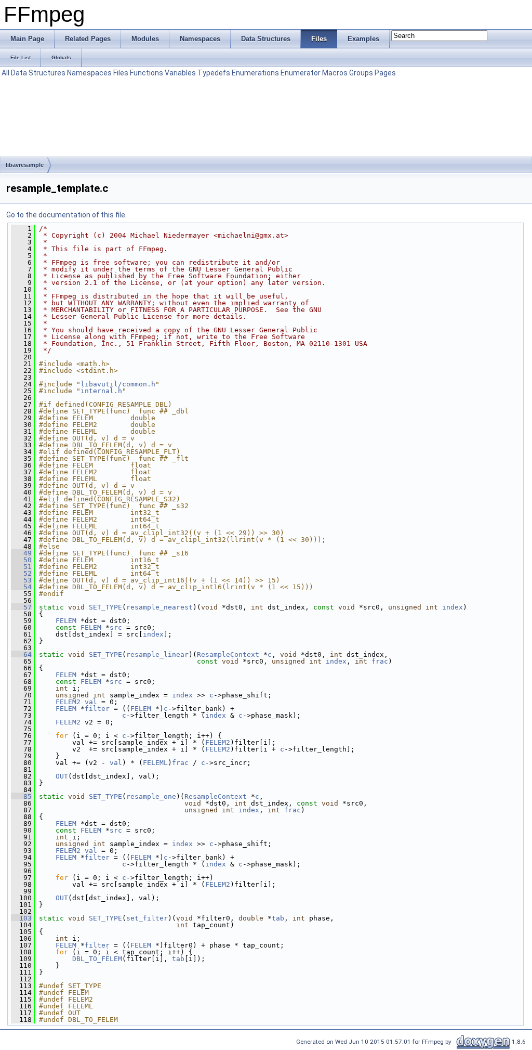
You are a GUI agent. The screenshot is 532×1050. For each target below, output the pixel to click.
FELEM (66, 621)
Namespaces (89, 73)
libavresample (25, 165)
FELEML (155, 763)
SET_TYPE (105, 607)
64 (21, 654)
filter (97, 708)
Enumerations (255, 73)
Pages (385, 73)
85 (21, 796)
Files (120, 73)
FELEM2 (68, 702)
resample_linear (157, 654)
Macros (335, 73)
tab (278, 918)
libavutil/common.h (118, 384)
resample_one (151, 796)
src (116, 627)
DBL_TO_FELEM (97, 959)
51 (21, 567)
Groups (361, 73)
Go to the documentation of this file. (66, 215)
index (452, 607)
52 (21, 573)
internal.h (101, 391)
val (91, 702)
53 (21, 580)
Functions (146, 73)
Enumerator (301, 73)
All (5, 73)
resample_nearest (159, 607)
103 (21, 918)
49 (21, 553)
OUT (62, 776)
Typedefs (213, 73)
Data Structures (38, 73)
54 (21, 587)
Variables (180, 73)
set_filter (147, 918)
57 (21, 607)
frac (379, 661)
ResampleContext (228, 654)
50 (21, 560)
